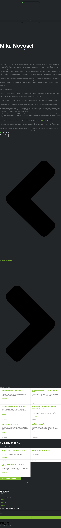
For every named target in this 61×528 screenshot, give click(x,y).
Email (1, 513)
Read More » (4, 398)
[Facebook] (1, 523)
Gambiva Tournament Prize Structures (13, 406)
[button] (30, 21)
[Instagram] (4, 523)
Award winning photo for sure (41, 450)
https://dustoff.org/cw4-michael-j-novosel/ (45, 120)
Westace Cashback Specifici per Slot (13, 390)
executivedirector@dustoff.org (5, 446)
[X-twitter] (7, 523)
